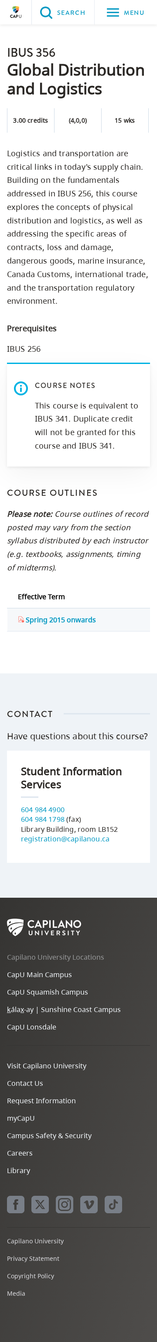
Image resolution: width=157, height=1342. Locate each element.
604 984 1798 (43, 819)
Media (16, 1293)
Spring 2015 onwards (60, 620)
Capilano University (15, 12)
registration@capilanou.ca (65, 839)
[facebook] (15, 1204)
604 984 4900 (43, 809)
